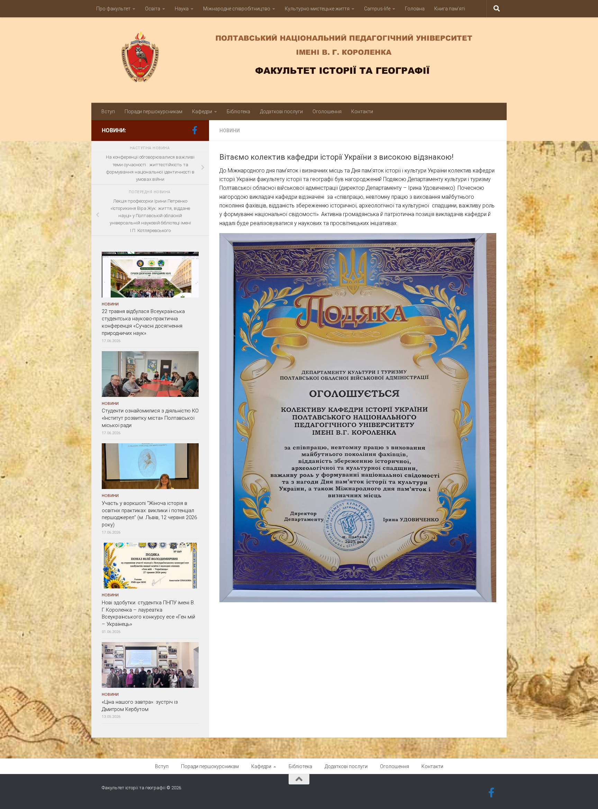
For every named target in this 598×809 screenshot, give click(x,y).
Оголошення (327, 111)
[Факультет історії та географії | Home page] (299, 56)
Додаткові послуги (281, 111)
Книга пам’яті (449, 8)
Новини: (114, 130)
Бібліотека (238, 111)
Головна (415, 8)
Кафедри (202, 111)
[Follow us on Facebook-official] (194, 130)
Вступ (108, 111)
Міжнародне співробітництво (236, 8)
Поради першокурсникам (153, 111)
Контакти (362, 111)
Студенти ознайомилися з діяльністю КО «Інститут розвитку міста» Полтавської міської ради (150, 418)
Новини (229, 130)
